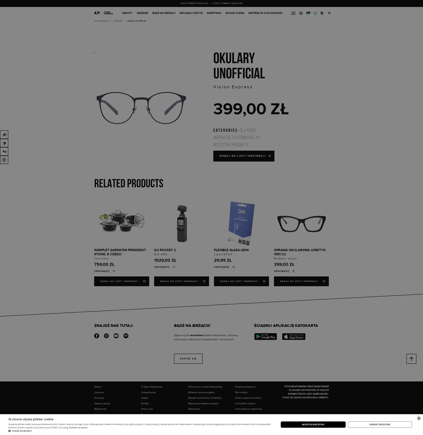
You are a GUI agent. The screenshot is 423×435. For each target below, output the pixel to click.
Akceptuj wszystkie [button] (313, 424)
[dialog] (211, 217)
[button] (139, 431)
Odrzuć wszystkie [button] (379, 424)
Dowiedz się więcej (78, 427)
